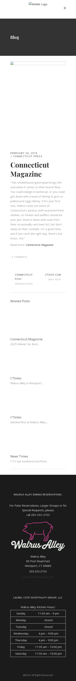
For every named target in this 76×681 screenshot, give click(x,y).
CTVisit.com (53, 274)
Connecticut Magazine (39, 245)
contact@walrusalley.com (38, 577)
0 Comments (19, 257)
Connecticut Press (28, 156)
